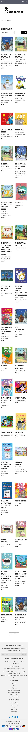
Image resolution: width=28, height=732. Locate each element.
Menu (4, 2)
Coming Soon (14, 703)
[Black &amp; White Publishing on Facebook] (12, 717)
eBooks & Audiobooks (14, 690)
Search (14, 683)
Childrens (14, 711)
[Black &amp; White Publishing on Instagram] (15, 717)
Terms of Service (14, 696)
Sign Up (24, 654)
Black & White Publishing (15, 721)
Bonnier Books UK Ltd (14, 673)
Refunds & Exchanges (14, 692)
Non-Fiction (14, 709)
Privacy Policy (14, 694)
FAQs (14, 685)
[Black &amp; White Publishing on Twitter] (10, 717)
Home (2, 20)
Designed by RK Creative (13, 723)
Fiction (14, 707)
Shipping (14, 688)
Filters (24, 32)
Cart (25, 2)
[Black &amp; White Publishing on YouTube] (17, 717)
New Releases (14, 705)
